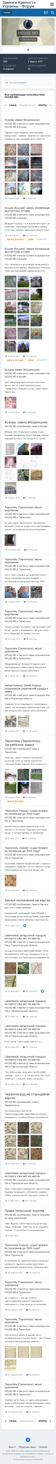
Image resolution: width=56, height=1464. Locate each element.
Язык (11, 1447)
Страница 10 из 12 (27, 107)
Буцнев (23, 218)
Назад (12, 105)
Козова (22, 127)
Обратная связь (27, 1447)
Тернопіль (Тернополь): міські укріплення (23, 509)
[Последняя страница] (50, 105)
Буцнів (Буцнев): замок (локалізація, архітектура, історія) (27, 209)
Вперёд (43, 105)
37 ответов (31, 731)
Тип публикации (17, 82)
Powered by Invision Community (28, 1459)
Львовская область (21, 698)
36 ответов (30, 838)
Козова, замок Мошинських (22, 119)
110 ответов (31, 991)
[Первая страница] (5, 105)
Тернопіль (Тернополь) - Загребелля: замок (23, 743)
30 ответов (31, 235)
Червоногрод (12, 1105)
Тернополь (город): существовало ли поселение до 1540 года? (26, 812)
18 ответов (31, 550)
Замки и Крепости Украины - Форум (18, 4)
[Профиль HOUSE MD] (28, 50)
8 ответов (30, 797)
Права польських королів (24, 1211)
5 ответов (30, 198)
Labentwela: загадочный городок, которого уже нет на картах (25, 937)
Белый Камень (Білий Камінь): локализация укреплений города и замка (26, 688)
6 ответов (30, 1163)
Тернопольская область (24, 945)
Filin (7, 698)
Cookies (43, 1447)
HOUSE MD (10, 123)
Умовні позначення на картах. (28, 900)
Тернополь (25, 517)
